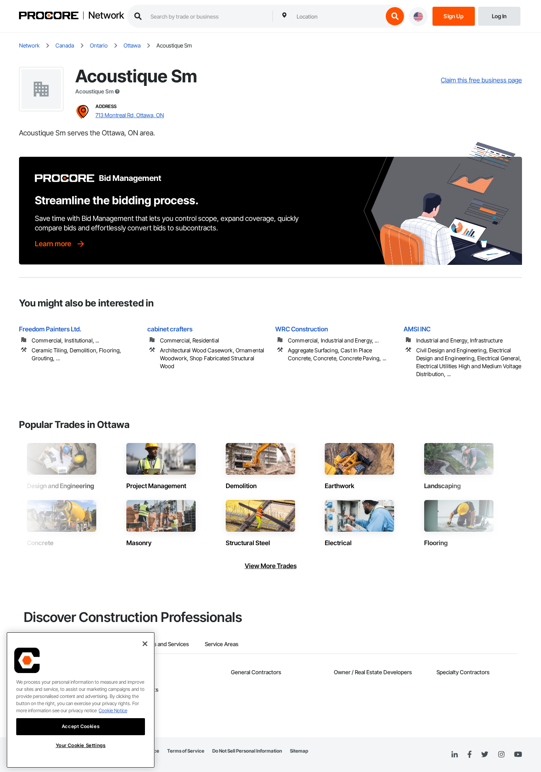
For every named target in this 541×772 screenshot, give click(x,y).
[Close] (145, 643)
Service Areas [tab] (221, 644)
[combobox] (337, 16)
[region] (80, 700)
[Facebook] (469, 755)
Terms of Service (185, 751)
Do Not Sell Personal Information (247, 751)
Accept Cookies (80, 726)
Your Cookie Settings (81, 745)
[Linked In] (454, 754)
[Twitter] (484, 754)
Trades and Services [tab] (164, 644)
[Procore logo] (48, 16)
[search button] (395, 16)
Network (106, 15)
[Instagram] (501, 755)
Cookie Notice (113, 710)
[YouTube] (518, 754)
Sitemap (299, 751)
